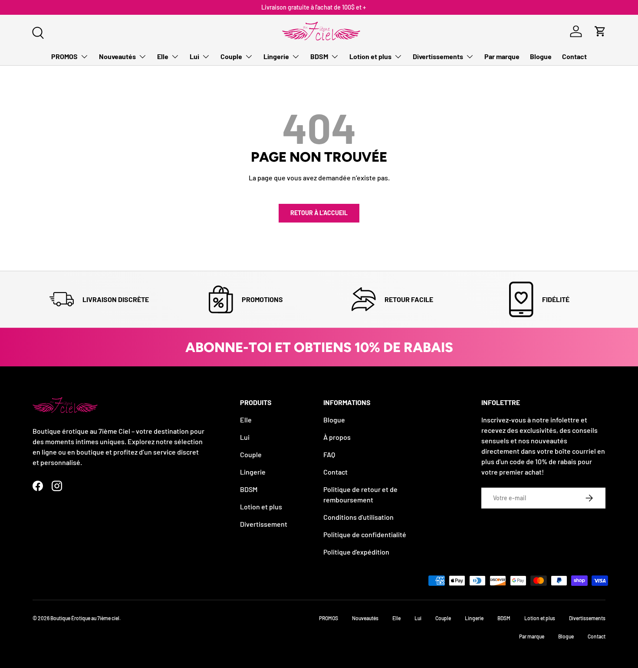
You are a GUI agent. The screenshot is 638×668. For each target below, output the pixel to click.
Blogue (541, 56)
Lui (194, 56)
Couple (231, 56)
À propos (337, 437)
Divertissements (438, 56)
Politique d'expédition (356, 552)
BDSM (319, 56)
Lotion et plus (370, 56)
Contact (574, 56)
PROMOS (64, 56)
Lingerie (276, 56)
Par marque (502, 56)
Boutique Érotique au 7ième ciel (84, 618)
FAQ (329, 454)
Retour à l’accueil (319, 212)
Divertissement (263, 524)
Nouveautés (117, 56)
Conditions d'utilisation (358, 517)
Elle (162, 56)
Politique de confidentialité (364, 534)
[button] (600, 31)
